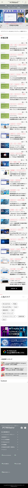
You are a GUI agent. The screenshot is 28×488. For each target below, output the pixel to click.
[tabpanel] (14, 19)
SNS (12, 310)
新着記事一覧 (14, 288)
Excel (15, 307)
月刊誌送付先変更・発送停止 (8, 447)
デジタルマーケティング (9, 316)
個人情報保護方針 (5, 432)
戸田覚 (14, 304)
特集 (6, 5)
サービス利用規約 (5, 439)
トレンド (21, 5)
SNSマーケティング (8, 313)
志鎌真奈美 (21, 316)
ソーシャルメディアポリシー (8, 434)
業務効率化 (5, 310)
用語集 (18, 7)
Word (4, 319)
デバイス (16, 5)
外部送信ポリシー (5, 437)
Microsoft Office (7, 307)
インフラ (10, 5)
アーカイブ (3, 449)
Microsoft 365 (6, 304)
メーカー (13, 7)
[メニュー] (2, 2)
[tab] (2, 27)
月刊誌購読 (4, 444)
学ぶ (9, 7)
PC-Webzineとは (5, 442)
